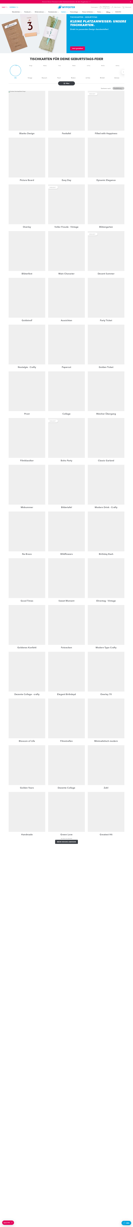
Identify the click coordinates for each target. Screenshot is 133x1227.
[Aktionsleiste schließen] (130, 2)
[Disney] (109, 12)
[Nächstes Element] (124, 72)
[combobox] (118, 88)
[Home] (66, 7)
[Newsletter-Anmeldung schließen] (12, 1222)
